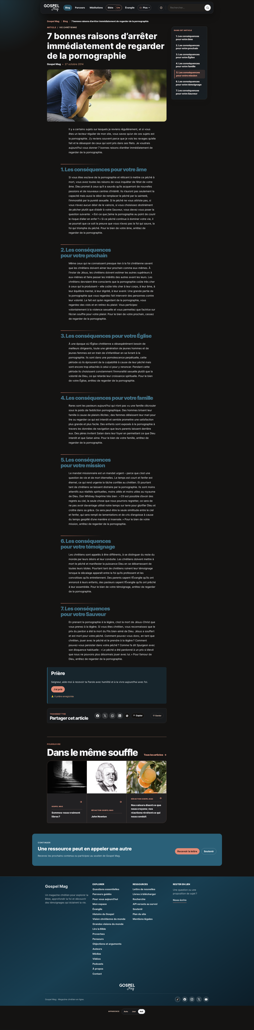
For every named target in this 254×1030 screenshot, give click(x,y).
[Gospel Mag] (51, 7)
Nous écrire (180, 900)
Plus (145, 7)
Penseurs (98, 938)
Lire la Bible (99, 928)
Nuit (141, 1011)
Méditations (96, 7)
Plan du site (139, 914)
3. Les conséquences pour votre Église (188, 56)
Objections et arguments (107, 943)
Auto (126, 1011)
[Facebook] (185, 999)
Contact (97, 973)
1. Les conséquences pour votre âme (187, 38)
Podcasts (98, 963)
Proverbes (99, 933)
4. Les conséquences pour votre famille (188, 65)
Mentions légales (143, 918)
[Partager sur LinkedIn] (120, 716)
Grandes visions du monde (108, 924)
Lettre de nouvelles (144, 889)
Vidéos (97, 958)
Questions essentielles (106, 889)
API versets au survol (145, 904)
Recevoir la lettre (187, 851)
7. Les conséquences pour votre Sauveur (187, 92)
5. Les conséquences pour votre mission (188, 74)
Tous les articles (155, 754)
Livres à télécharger (144, 894)
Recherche (139, 899)
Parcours (80, 7)
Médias (97, 953)
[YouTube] (206, 999)
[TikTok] (177, 999)
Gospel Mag (53, 21)
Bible (110, 7)
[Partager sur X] (105, 716)
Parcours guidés (102, 894)
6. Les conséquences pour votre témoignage (189, 83)
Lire (118, 8)
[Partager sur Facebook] (97, 716)
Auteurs (97, 948)
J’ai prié (58, 689)
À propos (98, 968)
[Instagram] (192, 999)
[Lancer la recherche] (207, 8)
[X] (199, 999)
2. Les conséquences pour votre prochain (188, 47)
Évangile (129, 7)
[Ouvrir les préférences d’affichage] (161, 8)
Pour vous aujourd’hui (105, 899)
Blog (67, 7)
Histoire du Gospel (103, 914)
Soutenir (209, 851)
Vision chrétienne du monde (109, 918)
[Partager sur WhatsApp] (112, 716)
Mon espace (100, 904)
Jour (134, 1011)
